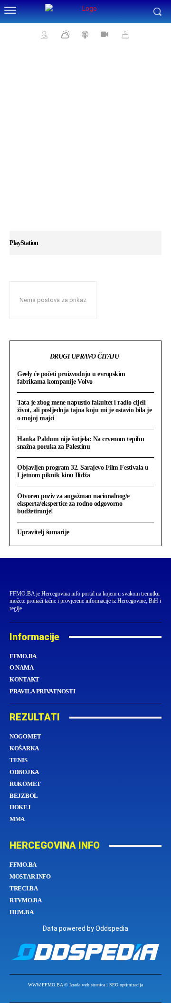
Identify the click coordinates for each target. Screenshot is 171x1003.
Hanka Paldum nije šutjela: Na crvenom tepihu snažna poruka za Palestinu (80, 442)
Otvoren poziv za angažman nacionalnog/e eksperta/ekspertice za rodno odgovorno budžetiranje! (73, 503)
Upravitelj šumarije (43, 532)
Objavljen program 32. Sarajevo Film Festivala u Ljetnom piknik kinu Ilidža (83, 471)
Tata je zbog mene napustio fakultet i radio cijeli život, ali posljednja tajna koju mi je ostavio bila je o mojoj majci (84, 410)
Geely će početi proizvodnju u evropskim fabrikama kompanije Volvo (71, 377)
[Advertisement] (85, 142)
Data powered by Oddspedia (85, 928)
